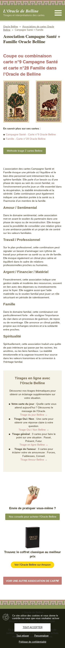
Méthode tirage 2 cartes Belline (24, 150)
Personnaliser (41, 635)
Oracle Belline (10, 26)
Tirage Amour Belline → (33, 459)
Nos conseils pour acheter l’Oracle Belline (32, 516)
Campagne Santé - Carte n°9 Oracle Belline (31, 134)
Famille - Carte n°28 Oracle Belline (26, 138)
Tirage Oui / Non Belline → (34, 429)
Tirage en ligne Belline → (34, 444)
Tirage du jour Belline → (33, 414)
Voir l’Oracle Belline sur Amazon (32, 564)
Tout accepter (32, 627)
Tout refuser (22, 635)
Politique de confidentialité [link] (32, 641)
